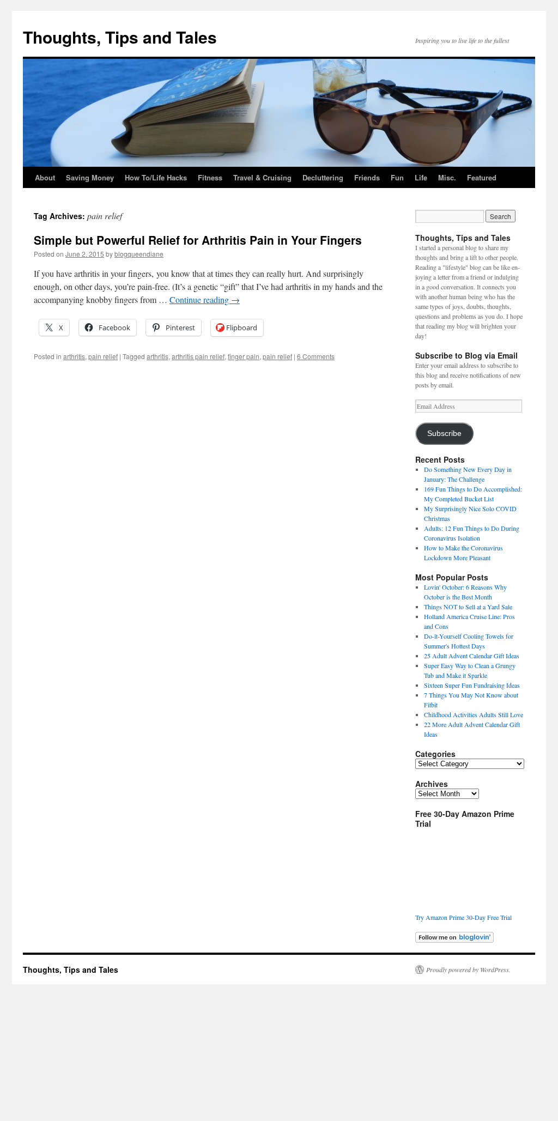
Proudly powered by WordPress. (468, 969)
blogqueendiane (138, 253)
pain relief (103, 356)
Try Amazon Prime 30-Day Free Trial (463, 917)
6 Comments (316, 356)
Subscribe (444, 433)
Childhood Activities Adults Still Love (473, 714)
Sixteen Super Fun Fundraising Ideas (472, 685)
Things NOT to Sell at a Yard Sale (468, 606)
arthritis (74, 356)
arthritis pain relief (198, 356)
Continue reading (204, 299)
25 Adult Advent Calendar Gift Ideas (471, 655)
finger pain (243, 356)
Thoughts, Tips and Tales (120, 37)
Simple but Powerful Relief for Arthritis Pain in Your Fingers (198, 240)
